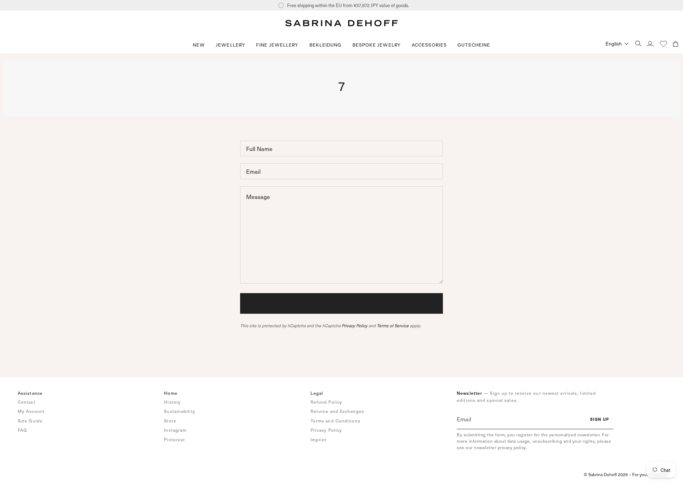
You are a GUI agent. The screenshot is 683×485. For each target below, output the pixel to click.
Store (170, 420)
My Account (31, 411)
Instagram (175, 430)
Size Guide (30, 420)
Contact (27, 402)
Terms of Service (393, 325)
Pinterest (174, 439)
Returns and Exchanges (337, 411)
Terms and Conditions (335, 420)
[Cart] (675, 43)
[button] (230, 45)
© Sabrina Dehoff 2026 (606, 474)
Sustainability (179, 411)
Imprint (319, 439)
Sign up (599, 419)
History (172, 402)
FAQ (22, 430)
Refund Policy (326, 402)
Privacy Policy (354, 325)
